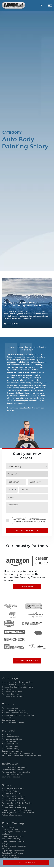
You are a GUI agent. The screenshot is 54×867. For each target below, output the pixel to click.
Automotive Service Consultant (13, 798)
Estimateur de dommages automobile (16, 772)
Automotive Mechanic (10, 708)
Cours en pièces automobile (12, 774)
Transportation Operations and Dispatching (18, 715)
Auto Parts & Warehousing (11, 793)
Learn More (27, 586)
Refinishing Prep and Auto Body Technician (18, 812)
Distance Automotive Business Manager (13, 842)
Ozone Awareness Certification (13, 696)
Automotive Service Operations (13, 684)
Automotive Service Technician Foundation (17, 682)
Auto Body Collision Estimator (13, 789)
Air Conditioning (8, 827)
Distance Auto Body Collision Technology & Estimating (12, 837)
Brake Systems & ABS (10, 829)
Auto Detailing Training (10, 791)
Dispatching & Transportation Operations (17, 753)
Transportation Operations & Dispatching (17, 687)
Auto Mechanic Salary (10, 746)
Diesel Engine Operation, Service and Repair (14, 833)
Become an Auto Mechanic (12, 751)
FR (41, 5)
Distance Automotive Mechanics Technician (14, 847)
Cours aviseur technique (11, 777)
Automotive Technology (11, 694)
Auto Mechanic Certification (12, 739)
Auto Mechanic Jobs (9, 741)
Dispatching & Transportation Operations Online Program (13, 852)
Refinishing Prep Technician (12, 815)
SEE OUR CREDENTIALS (27, 661)
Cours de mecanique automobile (14, 767)
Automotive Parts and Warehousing (15, 713)
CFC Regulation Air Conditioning (14, 808)
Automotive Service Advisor (12, 692)
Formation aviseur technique (12, 770)
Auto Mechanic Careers (10, 737)
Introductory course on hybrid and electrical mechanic (22, 756)
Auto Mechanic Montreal (11, 744)
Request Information (26, 862)
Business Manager (8, 720)
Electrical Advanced (9, 855)
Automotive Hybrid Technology (13, 796)
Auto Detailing (7, 689)
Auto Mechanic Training (10, 748)
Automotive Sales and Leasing (13, 722)
